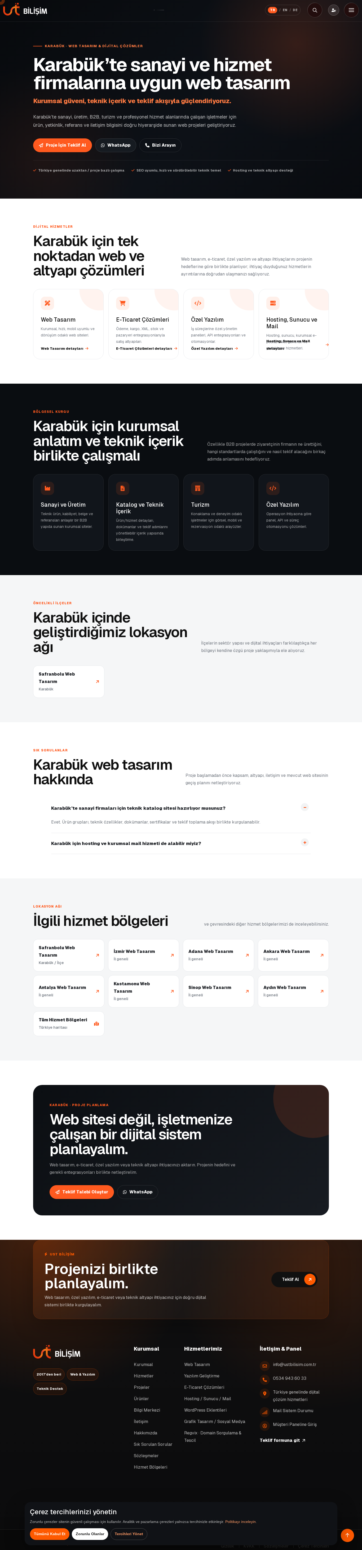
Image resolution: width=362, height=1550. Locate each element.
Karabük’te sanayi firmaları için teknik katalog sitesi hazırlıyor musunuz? (138, 808)
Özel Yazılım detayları (212, 348)
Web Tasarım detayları (62, 348)
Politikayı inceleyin (240, 1522)
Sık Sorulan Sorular (153, 1444)
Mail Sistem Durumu (293, 1410)
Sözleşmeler (146, 1455)
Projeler (142, 1387)
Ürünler (141, 1398)
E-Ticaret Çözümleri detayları (144, 348)
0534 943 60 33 (289, 1378)
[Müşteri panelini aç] (333, 10)
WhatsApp (118, 145)
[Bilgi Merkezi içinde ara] (314, 10)
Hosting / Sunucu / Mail (207, 1398)
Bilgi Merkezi (147, 1410)
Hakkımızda (145, 1432)
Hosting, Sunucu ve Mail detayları (288, 345)
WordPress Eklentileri (205, 1410)
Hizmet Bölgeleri (150, 1467)
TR (272, 10)
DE (295, 10)
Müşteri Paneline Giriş (295, 1424)
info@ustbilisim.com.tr (294, 1364)
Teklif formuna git (280, 1440)
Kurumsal (143, 1364)
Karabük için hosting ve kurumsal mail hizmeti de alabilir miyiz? (126, 843)
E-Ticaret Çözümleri (204, 1387)
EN (285, 10)
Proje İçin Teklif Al (66, 145)
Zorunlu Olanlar (90, 1534)
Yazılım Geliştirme (201, 1375)
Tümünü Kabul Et (49, 1534)
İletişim (141, 1421)
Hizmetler (144, 1375)
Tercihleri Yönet (129, 1534)
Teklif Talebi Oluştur (85, 1192)
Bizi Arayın (164, 145)
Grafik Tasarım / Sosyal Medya (214, 1421)
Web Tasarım (197, 1364)
